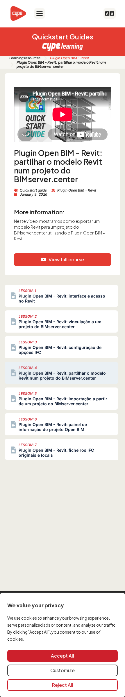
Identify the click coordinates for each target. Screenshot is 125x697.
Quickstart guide (33, 190)
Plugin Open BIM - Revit (69, 58)
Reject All (62, 685)
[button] (39, 13)
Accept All (62, 656)
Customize (62, 670)
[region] (62, 645)
